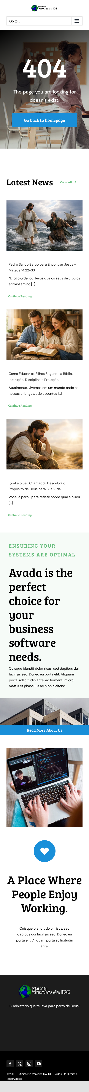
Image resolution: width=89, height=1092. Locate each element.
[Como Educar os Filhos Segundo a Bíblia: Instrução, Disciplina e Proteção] (44, 334)
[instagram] (29, 1063)
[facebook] (10, 1063)
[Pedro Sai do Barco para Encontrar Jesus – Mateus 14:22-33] (44, 225)
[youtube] (38, 1063)
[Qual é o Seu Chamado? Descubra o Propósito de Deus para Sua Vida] (44, 444)
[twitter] (19, 1063)
